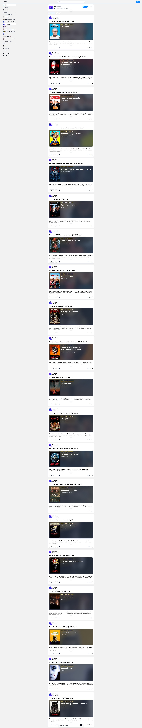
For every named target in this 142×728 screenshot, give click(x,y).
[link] (56, 48)
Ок (81, 725)
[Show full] (71, 44)
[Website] (60, 13)
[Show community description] (71, 11)
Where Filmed (54, 18)
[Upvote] (50, 47)
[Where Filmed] (51, 18)
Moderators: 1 (66, 8)
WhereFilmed (55, 17)
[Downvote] (53, 47)
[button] (5, 1)
